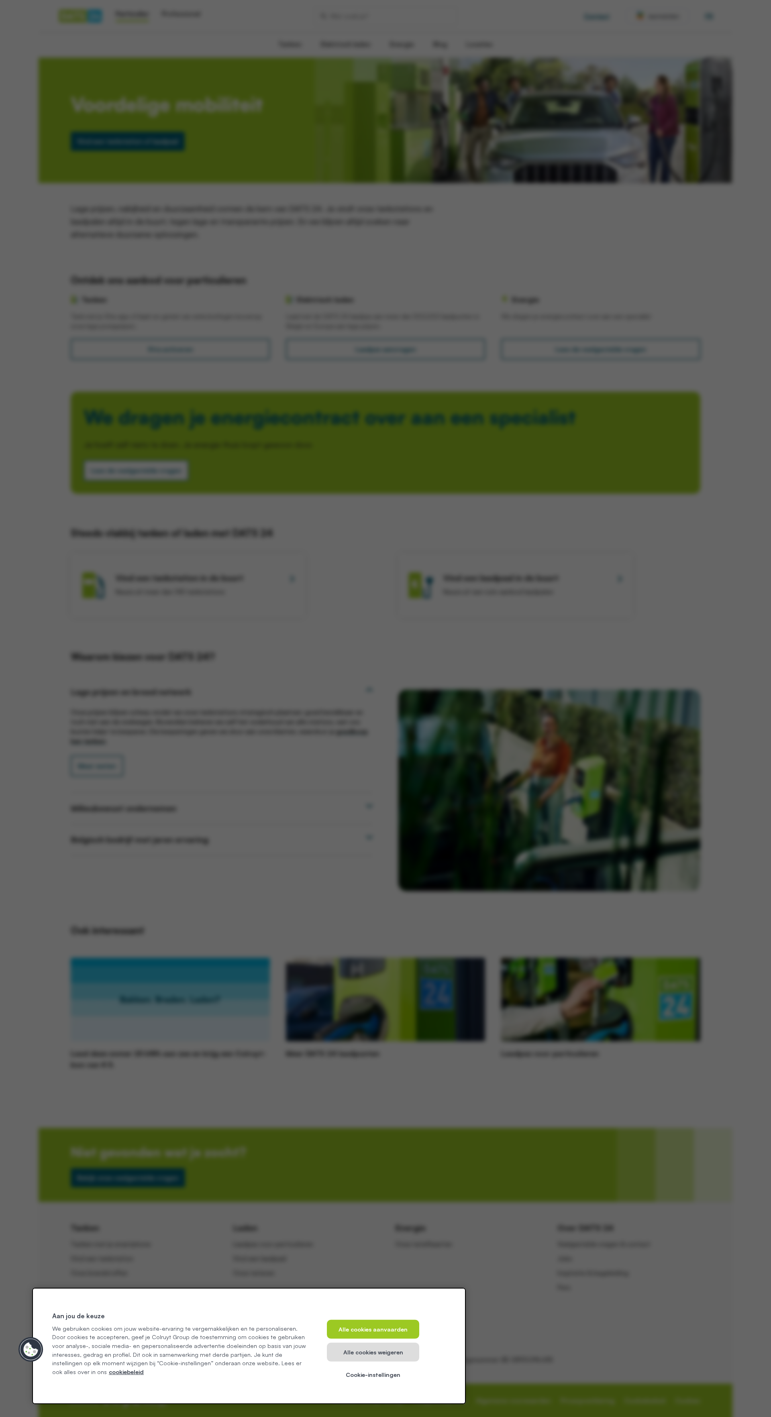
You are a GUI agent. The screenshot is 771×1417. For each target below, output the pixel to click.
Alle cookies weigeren (373, 1351)
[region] (249, 1346)
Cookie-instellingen (373, 1374)
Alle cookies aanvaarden (373, 1329)
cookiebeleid (126, 1371)
